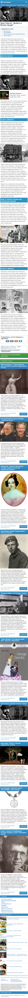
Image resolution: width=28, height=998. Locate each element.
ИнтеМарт (7, 2)
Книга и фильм (7, 35)
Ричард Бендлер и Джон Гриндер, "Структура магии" (12, 419)
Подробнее (23, 414)
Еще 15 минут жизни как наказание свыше (14, 34)
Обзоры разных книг (5, 414)
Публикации (4, 907)
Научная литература (6, 899)
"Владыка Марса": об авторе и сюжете (14, 593)
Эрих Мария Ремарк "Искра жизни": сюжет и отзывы (13, 532)
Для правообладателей (16, 981)
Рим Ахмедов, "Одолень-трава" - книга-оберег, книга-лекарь (12, 788)
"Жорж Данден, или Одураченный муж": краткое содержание (12, 639)
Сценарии (3, 905)
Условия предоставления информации (10, 995)
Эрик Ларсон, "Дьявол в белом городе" (14, 704)
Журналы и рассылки (6, 908)
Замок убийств (7, 32)
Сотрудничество (15, 979)
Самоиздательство (6, 903)
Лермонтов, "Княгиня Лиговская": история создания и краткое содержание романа (12, 467)
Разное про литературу (7, 911)
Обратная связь (5, 980)
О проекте (3, 979)
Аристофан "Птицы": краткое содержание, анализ (17, 96)
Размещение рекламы (16, 980)
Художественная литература (8, 900)
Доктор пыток (7, 31)
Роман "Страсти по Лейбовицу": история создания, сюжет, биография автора (13, 832)
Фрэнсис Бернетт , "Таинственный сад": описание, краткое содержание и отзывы (14, 366)
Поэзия (3, 902)
